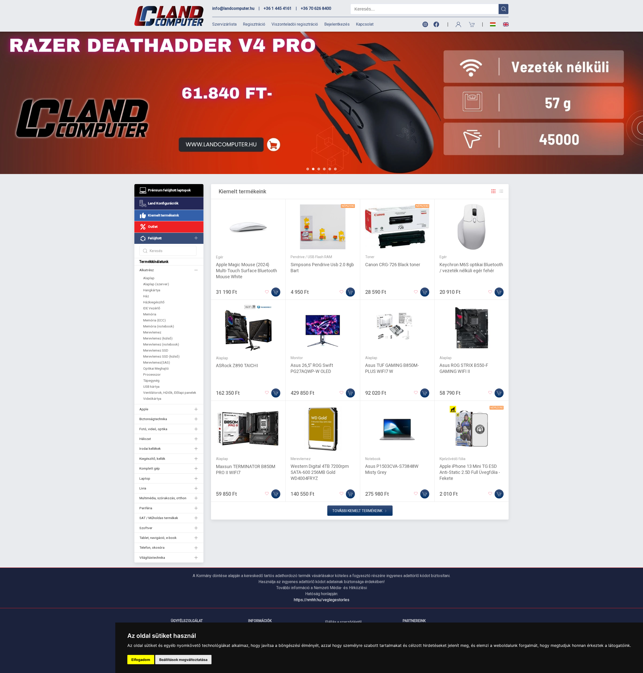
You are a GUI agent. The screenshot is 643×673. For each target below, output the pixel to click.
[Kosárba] (275, 292)
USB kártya (151, 386)
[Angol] (504, 24)
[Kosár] (472, 24)
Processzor (152, 374)
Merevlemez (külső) (158, 338)
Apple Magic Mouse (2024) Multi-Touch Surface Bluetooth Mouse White (246, 270)
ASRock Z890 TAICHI (237, 365)
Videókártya (152, 399)
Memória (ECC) (154, 320)
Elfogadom (140, 659)
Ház (146, 296)
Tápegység (151, 380)
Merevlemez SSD (155, 350)
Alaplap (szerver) (156, 284)
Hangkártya (151, 290)
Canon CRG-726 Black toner (392, 264)
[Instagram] (425, 24)
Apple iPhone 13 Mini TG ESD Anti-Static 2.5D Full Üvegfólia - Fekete (470, 472)
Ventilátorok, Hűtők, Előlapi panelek (169, 392)
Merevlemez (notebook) (161, 344)
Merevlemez (152, 332)
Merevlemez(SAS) (156, 362)
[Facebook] (437, 24)
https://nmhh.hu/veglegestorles (321, 599)
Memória (149, 314)
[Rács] (493, 191)
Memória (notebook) (158, 326)
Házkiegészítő (154, 302)
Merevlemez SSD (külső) (161, 356)
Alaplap (148, 278)
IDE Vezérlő (151, 308)
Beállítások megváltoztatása (183, 659)
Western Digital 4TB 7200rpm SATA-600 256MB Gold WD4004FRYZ (320, 472)
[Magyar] (492, 24)
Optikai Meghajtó (156, 368)
